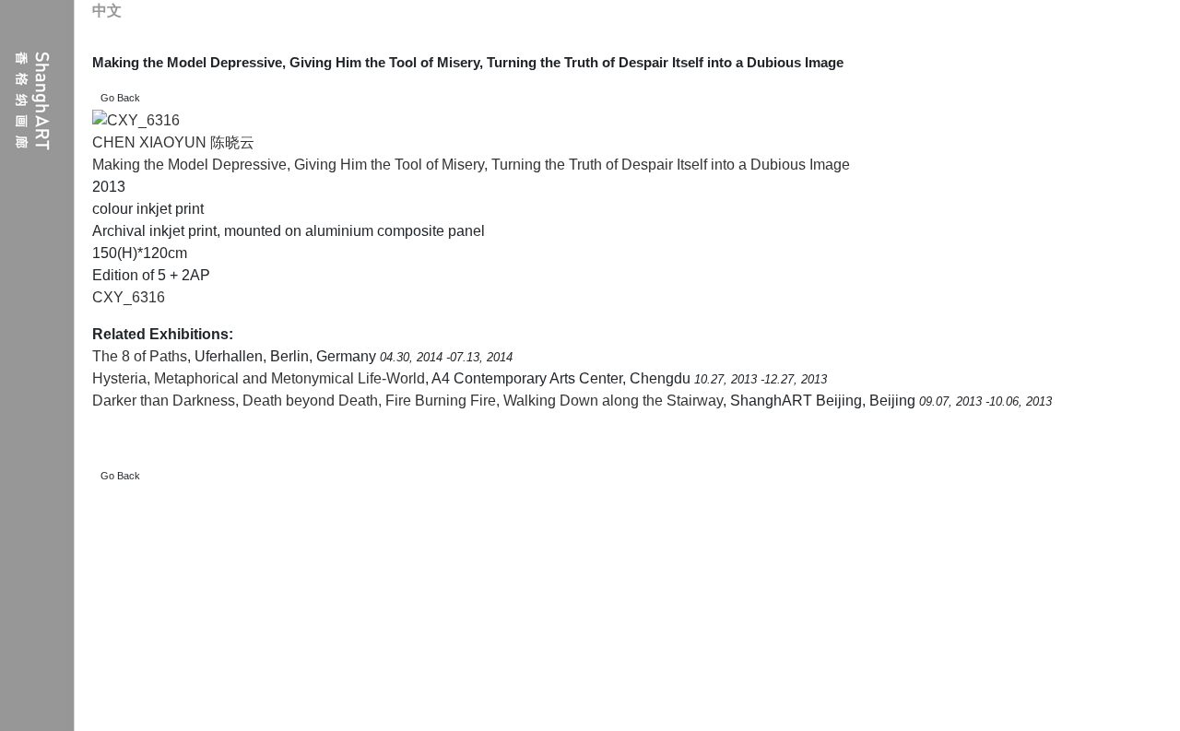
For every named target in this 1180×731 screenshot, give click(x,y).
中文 (107, 10)
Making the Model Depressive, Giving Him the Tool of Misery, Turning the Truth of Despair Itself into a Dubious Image (471, 164)
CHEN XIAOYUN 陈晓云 (173, 142)
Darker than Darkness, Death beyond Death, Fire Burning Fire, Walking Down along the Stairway (407, 400)
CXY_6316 (128, 297)
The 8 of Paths (139, 356)
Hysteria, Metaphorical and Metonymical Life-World (258, 378)
